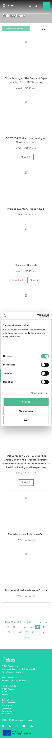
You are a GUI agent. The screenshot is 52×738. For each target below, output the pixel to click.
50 (33, 539)
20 (8, 627)
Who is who (7, 711)
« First (27, 621)
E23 (34, 87)
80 (32, 632)
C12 (34, 147)
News (4, 692)
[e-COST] (30, 6)
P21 (34, 270)
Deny (26, 420)
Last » (26, 637)
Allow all (26, 402)
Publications (7, 700)
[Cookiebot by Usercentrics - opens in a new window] (37, 315)
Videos (5, 697)
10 (45, 621)
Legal (30, 720)
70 (26, 632)
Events (5, 694)
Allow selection (26, 411)
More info (26, 157)
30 (14, 627)
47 (31, 627)
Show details (37, 393)
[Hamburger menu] (46, 6)
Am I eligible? (7, 705)
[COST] (9, 6)
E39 (34, 473)
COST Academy (9, 703)
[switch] (45, 365)
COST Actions (8, 689)
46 (25, 627)
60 (20, 632)
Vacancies (6, 708)
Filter (44, 29)
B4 (33, 596)
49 (44, 627)
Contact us (7, 714)
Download (17, 280)
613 (34, 214)
